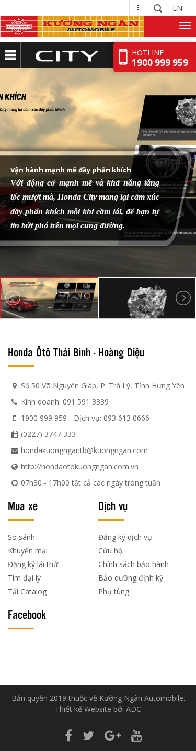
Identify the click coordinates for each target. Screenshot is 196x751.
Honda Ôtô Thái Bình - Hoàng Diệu (76, 352)
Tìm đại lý (24, 578)
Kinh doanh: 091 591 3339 (65, 402)
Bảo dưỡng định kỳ (130, 578)
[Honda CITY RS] (67, 55)
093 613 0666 (126, 418)
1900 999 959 (44, 418)
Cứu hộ (110, 551)
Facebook (27, 614)
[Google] (113, 735)
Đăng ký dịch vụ (125, 537)
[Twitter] (88, 735)
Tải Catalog (27, 591)
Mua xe (23, 505)
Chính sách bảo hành (133, 564)
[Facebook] (68, 735)
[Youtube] (136, 735)
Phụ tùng (113, 591)
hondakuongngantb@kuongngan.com (84, 450)
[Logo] (72, 26)
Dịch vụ (113, 505)
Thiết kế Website (83, 709)
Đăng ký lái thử (33, 564)
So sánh (21, 537)
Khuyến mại (28, 551)
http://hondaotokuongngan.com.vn (80, 466)
